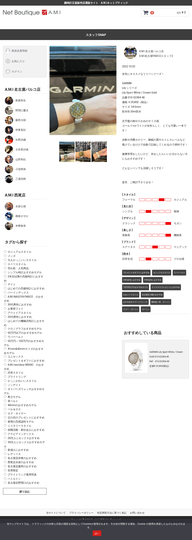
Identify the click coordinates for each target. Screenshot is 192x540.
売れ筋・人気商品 (18, 268)
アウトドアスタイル (19, 312)
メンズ (12, 255)
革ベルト (13, 400)
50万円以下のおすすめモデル (25, 332)
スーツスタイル (17, 264)
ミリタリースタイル (19, 425)
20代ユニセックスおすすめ (24, 437)
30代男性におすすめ (20, 304)
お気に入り (18, 60)
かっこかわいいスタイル (22, 380)
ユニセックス (15, 356)
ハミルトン (14, 478)
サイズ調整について (105, 24)
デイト (12, 284)
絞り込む (25, 491)
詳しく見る (99, 527)
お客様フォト (15, 308)
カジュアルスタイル (19, 251)
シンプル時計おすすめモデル (25, 272)
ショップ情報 (134, 24)
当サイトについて (56, 512)
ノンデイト (14, 384)
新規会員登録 (19, 50)
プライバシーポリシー (81, 512)
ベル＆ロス (14, 409)
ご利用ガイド (45, 24)
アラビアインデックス (21, 433)
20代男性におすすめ (20, 316)
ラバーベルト (15, 336)
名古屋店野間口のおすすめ (23, 482)
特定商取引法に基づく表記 (111, 512)
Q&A (153, 24)
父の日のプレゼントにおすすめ (26, 417)
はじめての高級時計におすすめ (26, 288)
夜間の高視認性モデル (21, 421)
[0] (146, 12)
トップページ (20, 24)
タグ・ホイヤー (17, 413)
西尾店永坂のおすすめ (21, 462)
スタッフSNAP (96, 35)
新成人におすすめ (18, 449)
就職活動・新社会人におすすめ (26, 429)
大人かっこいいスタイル (22, 259)
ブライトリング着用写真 (22, 474)
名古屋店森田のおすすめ (22, 466)
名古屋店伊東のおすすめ (22, 458)
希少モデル (14, 396)
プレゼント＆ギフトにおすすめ (26, 360)
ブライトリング (17, 376)
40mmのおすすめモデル (22, 404)
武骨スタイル (15, 372)
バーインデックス (18, 292)
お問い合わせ (172, 24)
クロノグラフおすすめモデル (25, 328)
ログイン (17, 71)
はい (97, 533)
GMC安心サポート (72, 24)
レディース (14, 453)
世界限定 (13, 470)
